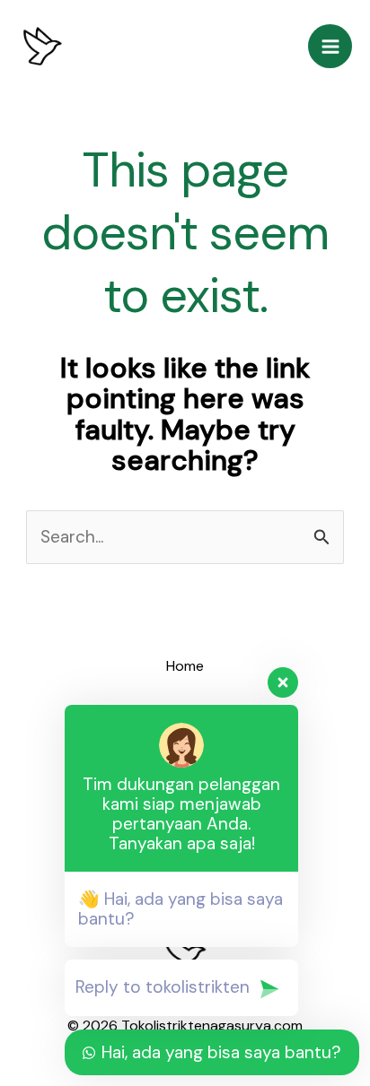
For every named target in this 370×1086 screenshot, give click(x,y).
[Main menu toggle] (330, 46)
